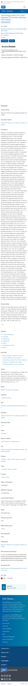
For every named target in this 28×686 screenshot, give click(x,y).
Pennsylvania (15, 441)
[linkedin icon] (10, 676)
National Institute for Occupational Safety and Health (14, 546)
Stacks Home (5, 623)
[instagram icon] (7, 676)
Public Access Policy (7, 639)
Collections (5, 626)
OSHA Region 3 (5, 441)
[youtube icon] (2, 679)
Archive (3, 665)
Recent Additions (6, 629)
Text (2, 425)
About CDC (4, 652)
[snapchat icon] (7, 679)
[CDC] (3, 7)
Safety (4, 347)
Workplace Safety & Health (9, 469)
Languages (4, 661)
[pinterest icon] (4, 679)
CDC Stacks (7, 598)
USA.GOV (9, 683)
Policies (3, 656)
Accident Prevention (8, 334)
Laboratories (6, 341)
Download (4, 41)
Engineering (6, 339)
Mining (4, 343)
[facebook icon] (2, 676)
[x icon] (4, 676)
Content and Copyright (8, 637)
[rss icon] (10, 679)
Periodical (4, 433)
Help (3, 634)
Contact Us (5, 642)
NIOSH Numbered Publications (14, 33)
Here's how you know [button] (5, 3)
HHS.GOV (3, 683)
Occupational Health (8, 345)
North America (5, 477)
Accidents (5, 337)
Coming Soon (5, 631)
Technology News (6, 398)
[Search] (25, 7)
